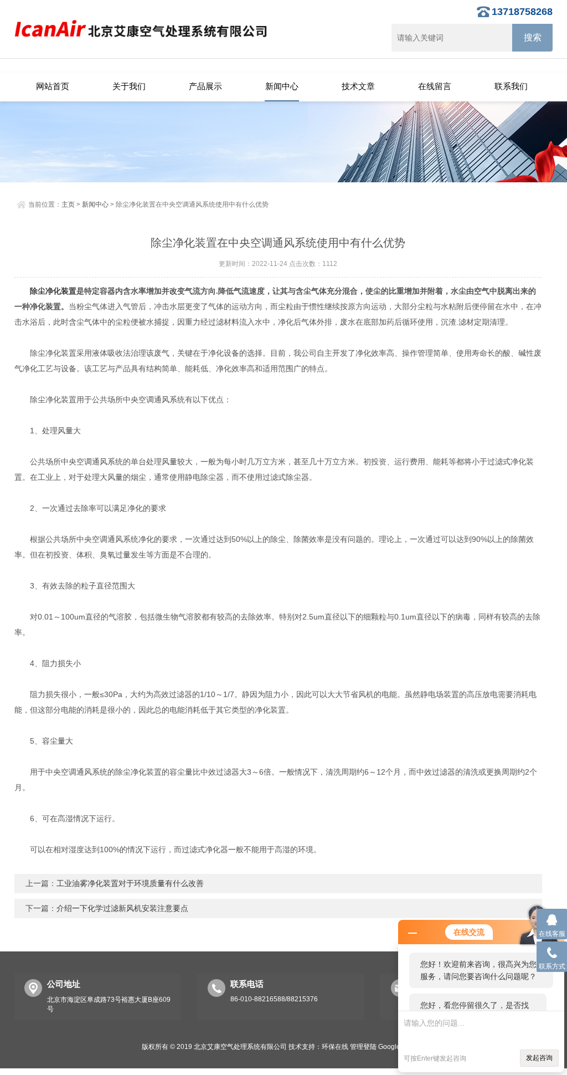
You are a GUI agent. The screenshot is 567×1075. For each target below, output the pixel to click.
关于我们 (129, 86)
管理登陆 (363, 1047)
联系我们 (511, 86)
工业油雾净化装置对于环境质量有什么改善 (130, 883)
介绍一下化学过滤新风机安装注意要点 (122, 908)
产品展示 (205, 86)
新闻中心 (281, 86)
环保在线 (335, 1047)
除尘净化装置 (53, 290)
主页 (68, 204)
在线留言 (434, 86)
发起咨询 (539, 1058)
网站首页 (52, 86)
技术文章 (358, 86)
